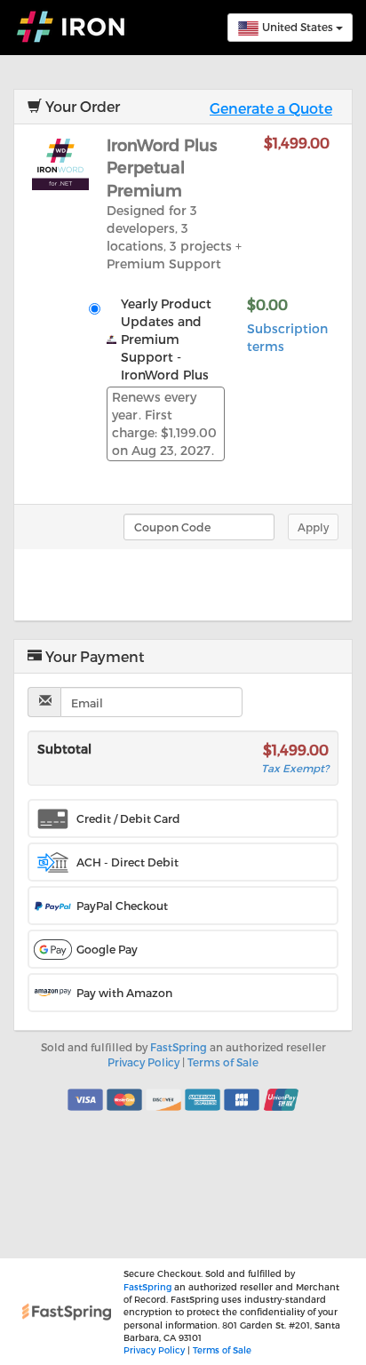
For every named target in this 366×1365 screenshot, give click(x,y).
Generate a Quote (271, 108)
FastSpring (178, 1047)
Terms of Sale (223, 1062)
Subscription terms (287, 337)
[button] (183, 818)
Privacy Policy (143, 1062)
